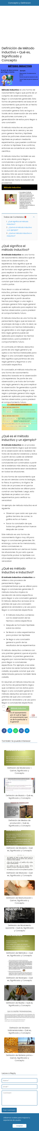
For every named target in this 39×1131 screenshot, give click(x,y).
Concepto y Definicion (19, 2)
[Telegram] (27, 730)
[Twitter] (9, 730)
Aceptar (19, 1126)
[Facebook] (4, 730)
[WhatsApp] (15, 730)
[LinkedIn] (21, 730)
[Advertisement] (19, 26)
